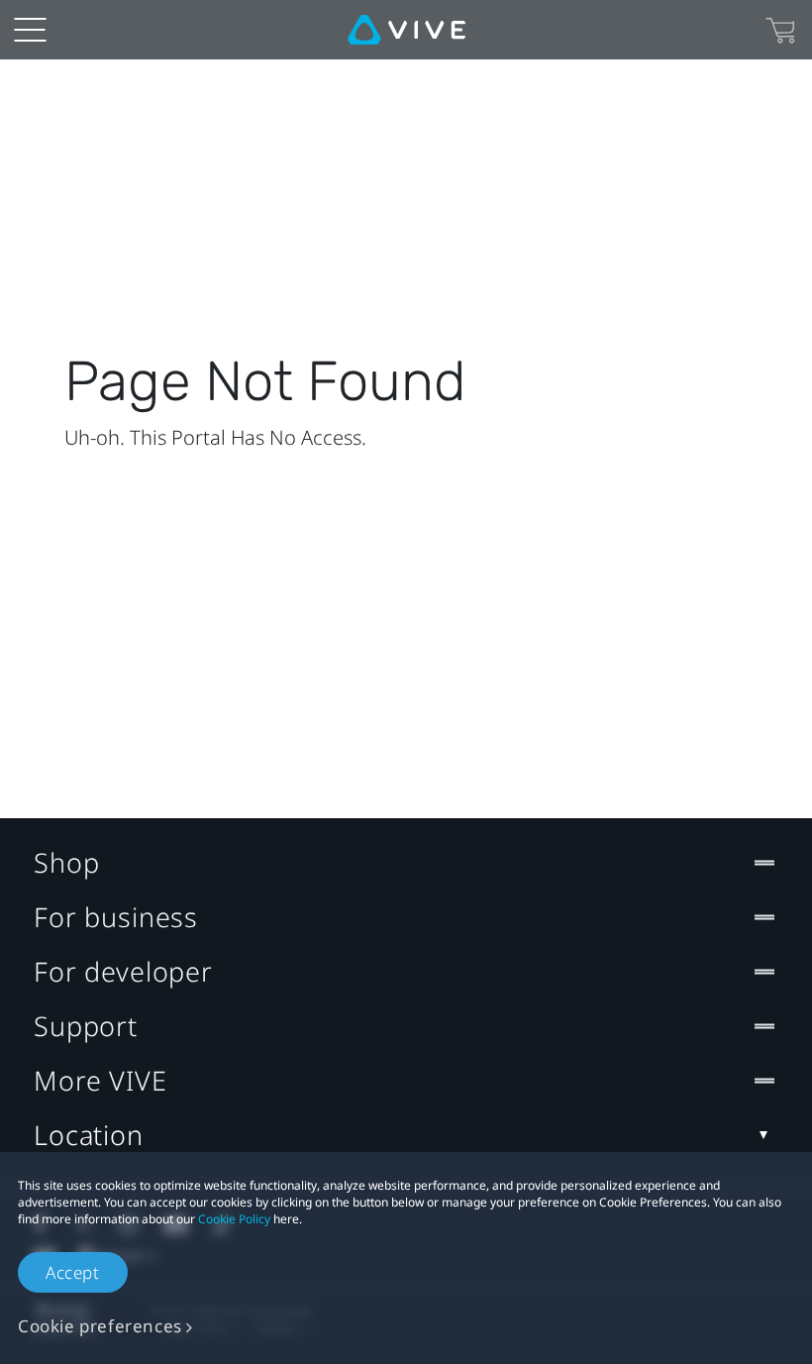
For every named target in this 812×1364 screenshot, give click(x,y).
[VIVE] (406, 30)
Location (89, 1134)
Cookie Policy (234, 1218)
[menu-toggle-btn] (29, 29)
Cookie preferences (100, 1325)
